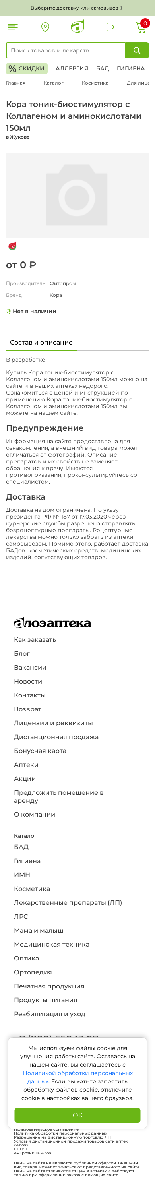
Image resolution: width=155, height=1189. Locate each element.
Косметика (32, 889)
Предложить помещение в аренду (59, 796)
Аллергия (72, 68)
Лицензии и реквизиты (53, 723)
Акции (25, 778)
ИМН (22, 875)
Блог (22, 653)
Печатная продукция (49, 986)
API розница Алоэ (32, 1153)
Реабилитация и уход (49, 1014)
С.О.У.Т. (21, 1149)
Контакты (30, 695)
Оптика (26, 958)
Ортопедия (33, 972)
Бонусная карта (40, 751)
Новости (28, 681)
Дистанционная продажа (56, 737)
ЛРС (21, 916)
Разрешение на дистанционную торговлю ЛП (62, 1137)
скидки (26, 68)
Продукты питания (46, 1000)
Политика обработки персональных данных (60, 1133)
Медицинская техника (51, 944)
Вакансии (30, 667)
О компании (34, 814)
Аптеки (26, 765)
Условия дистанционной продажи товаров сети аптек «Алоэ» (71, 1143)
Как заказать (35, 639)
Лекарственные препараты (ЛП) (68, 902)
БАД (102, 68)
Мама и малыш (39, 930)
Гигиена (131, 68)
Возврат (27, 709)
